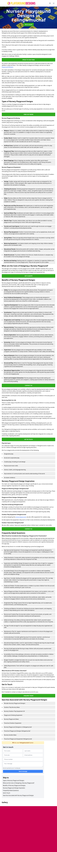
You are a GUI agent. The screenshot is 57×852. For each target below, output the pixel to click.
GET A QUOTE (28, 276)
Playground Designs (7, 67)
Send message (23, 771)
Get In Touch (6, 793)
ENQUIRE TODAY (28, 695)
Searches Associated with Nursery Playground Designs (18, 795)
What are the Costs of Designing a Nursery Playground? (18, 783)
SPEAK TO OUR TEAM (28, 60)
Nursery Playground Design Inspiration (14, 788)
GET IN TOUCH (28, 439)
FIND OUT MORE (28, 114)
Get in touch (28, 24)
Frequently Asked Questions (11, 790)
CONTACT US (28, 385)
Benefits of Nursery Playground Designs (14, 785)
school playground (21, 517)
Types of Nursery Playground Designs (13, 780)
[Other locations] (50, 3)
